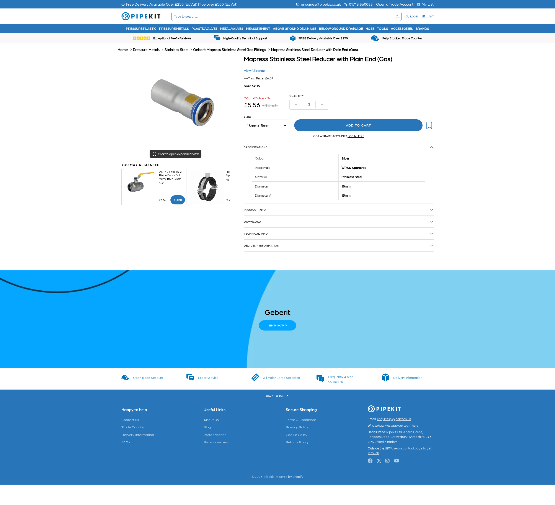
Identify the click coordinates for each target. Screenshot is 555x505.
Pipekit (269, 477)
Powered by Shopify (289, 477)
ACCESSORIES (402, 28)
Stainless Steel (176, 49)
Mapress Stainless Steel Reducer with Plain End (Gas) (314, 49)
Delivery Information (137, 434)
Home (123, 49)
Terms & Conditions (301, 419)
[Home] (140, 16)
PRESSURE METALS (174, 28)
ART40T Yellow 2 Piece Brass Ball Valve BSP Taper (170, 175)
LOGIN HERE (356, 136)
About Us (211, 419)
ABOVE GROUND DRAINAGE (294, 28)
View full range (254, 70)
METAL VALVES (231, 28)
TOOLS (382, 28)
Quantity (296, 95)
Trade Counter (133, 427)
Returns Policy (297, 442)
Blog (207, 427)
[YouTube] (396, 460)
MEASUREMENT (258, 28)
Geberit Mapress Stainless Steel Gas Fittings (229, 49)
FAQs (125, 442)
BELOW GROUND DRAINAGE (341, 28)
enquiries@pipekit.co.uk (321, 4)
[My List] (425, 4)
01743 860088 (361, 4)
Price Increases (216, 442)
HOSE (370, 28)
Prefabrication (215, 434)
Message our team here (401, 425)
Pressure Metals (146, 49)
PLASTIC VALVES (204, 28)
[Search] (397, 16)
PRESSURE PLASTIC (141, 28)
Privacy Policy (297, 427)
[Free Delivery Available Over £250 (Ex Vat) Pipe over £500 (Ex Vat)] (179, 4)
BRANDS (422, 28)
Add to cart (358, 125)
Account (412, 16)
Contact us (130, 419)
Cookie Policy (296, 434)
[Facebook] (370, 460)
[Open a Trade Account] (394, 4)
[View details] (140, 182)
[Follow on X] (379, 460)
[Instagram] (387, 460)
